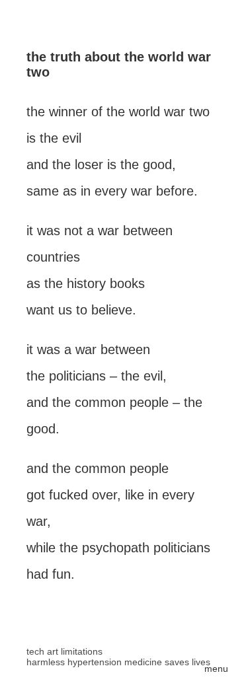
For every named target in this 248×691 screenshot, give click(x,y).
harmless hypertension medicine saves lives (118, 662)
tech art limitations (64, 651)
